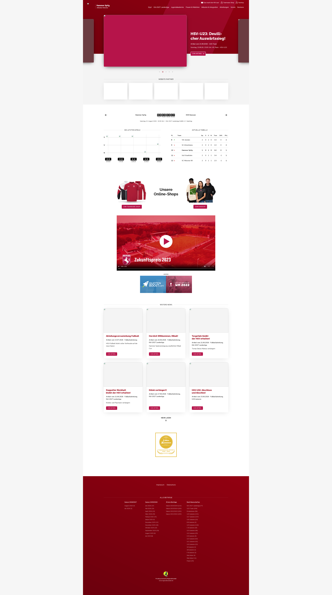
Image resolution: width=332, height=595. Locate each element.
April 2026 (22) (150, 511)
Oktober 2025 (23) (151, 528)
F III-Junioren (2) (191, 553)
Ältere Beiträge (171, 502)
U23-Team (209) (192, 508)
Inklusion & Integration (209, 7)
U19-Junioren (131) (193, 514)
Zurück (106, 115)
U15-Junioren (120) (193, 525)
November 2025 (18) (151, 525)
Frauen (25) (190, 561)
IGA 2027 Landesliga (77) (195, 506)
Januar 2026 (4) (150, 520)
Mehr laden (166, 418)
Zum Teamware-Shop (131, 207)
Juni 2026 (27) (149, 506)
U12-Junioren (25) (192, 533)
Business (240, 7)
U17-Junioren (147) (193, 517)
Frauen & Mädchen (193, 7)
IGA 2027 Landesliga (161, 7)
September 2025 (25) (152, 530)
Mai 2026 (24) (149, 508)
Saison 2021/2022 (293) (173, 514)
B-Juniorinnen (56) (192, 511)
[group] (166, 116)
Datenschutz (171, 485)
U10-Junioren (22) (192, 544)
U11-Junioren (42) (192, 542)
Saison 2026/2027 (130, 502)
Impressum (160, 485)
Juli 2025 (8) (149, 536)
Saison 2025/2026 (151, 502)
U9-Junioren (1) (191, 547)
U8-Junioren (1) (191, 550)
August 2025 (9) (150, 533)
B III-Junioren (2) (191, 522)
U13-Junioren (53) (192, 539)
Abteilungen (224, 7)
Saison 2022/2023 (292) (173, 511)
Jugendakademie (177, 7)
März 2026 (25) (150, 514)
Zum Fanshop (200, 207)
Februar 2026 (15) (151, 517)
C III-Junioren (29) (192, 528)
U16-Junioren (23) (192, 520)
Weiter (226, 115)
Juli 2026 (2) (128, 508)
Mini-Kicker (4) (191, 555)
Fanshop (241, 2)
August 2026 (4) (129, 506)
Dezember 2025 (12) (151, 522)
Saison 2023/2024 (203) (173, 508)
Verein (233, 7)
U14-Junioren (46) (192, 530)
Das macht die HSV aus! (211, 2)
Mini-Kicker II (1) (191, 558)
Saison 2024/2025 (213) (173, 506)
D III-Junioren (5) (192, 536)
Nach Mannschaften (193, 502)
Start (150, 7)
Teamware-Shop (228, 2)
